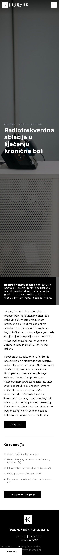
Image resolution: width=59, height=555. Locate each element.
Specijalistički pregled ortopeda (22, 454)
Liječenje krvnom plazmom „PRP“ (24, 473)
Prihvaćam (11, 551)
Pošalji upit (15, 424)
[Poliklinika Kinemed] (15, 4)
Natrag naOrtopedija (22, 494)
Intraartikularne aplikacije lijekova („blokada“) (29, 468)
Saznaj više (6, 546)
